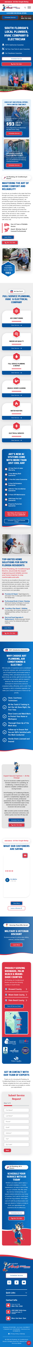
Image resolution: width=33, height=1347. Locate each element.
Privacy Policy (15, 1333)
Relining (24, 608)
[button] (25, 7)
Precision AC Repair (11, 594)
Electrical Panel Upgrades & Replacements (14, 618)
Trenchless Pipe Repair (12, 608)
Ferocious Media (16, 1343)
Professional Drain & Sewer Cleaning (17, 601)
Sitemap (22, 1333)
